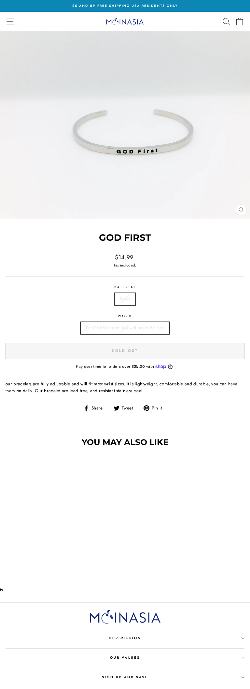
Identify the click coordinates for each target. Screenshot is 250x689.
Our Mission (125, 638)
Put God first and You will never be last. (125, 327)
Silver (125, 298)
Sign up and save (125, 677)
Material (125, 287)
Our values (125, 657)
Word (125, 316)
